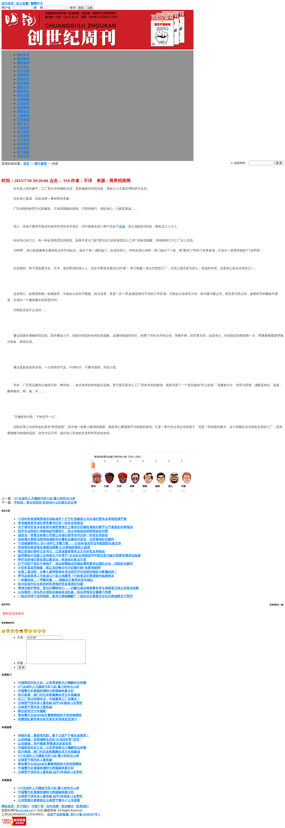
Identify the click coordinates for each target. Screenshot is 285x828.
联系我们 (82, 806)
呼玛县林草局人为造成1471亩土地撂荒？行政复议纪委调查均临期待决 (66, 575)
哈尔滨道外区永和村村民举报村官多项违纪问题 (50, 584)
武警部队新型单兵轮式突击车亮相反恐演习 (47, 719)
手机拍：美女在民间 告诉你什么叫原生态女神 (45, 502)
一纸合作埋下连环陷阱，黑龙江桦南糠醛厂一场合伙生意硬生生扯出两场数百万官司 (75, 596)
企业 (122, 226)
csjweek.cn (25, 810)
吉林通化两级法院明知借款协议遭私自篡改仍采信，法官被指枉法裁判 (66, 539)
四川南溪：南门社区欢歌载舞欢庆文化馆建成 (49, 694)
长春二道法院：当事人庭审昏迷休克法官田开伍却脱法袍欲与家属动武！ (67, 571)
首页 (26, 163)
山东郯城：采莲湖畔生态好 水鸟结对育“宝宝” (49, 739)
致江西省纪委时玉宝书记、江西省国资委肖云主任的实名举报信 (61, 551)
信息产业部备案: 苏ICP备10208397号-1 (73, 814)
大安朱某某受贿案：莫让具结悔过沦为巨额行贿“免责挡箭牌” (60, 567)
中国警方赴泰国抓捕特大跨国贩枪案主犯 (46, 690)
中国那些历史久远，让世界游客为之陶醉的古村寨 (52, 682)
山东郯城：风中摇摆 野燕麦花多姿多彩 (45, 743)
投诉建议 (67, 806)
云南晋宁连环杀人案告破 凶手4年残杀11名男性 (50, 703)
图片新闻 (41, 163)
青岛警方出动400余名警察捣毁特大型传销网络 (50, 715)
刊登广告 (37, 806)
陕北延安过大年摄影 (32, 711)
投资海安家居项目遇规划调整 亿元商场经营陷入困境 (54, 547)
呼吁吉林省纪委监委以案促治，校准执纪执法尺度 (52, 559)
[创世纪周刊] (97, 48)
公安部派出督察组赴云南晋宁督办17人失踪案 (49, 800)
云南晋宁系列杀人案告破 (35, 707)
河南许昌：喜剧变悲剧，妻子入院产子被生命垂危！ (53, 735)
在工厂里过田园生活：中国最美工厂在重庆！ (49, 699)
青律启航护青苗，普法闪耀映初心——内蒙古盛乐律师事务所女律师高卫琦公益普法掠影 (78, 588)
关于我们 (22, 806)
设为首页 (8, 3)
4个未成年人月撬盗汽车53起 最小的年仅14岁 (44, 498)
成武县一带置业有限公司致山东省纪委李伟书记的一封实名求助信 (63, 535)
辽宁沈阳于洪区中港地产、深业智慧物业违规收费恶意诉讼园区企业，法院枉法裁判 (75, 563)
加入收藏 (22, 3)
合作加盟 (52, 806)
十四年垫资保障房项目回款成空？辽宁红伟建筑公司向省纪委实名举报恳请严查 (72, 519)
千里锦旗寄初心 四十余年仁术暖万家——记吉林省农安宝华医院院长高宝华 (69, 543)
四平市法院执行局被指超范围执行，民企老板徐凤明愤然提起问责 (63, 531)
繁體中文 (37, 3)
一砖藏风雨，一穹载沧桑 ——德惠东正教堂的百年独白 (55, 580)
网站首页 (8, 806)
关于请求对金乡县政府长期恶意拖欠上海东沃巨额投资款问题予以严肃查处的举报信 (75, 527)
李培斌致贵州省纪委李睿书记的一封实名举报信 (50, 523)
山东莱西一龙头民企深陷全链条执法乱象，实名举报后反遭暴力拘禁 (64, 592)
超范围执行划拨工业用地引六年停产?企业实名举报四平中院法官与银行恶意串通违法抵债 (79, 555)
